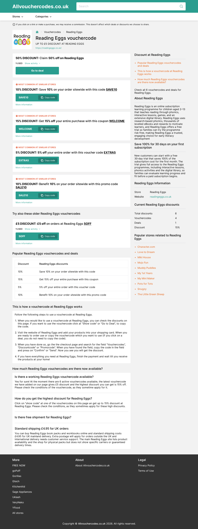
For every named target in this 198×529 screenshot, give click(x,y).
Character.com (146, 246)
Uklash (16, 497)
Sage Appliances (22, 491)
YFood (16, 507)
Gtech (15, 481)
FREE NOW (18, 465)
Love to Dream (146, 252)
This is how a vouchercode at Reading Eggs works (160, 72)
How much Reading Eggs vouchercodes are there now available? (161, 81)
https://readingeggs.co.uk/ (49, 48)
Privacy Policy (146, 465)
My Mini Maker (146, 278)
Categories (42, 16)
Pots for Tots (145, 283)
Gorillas (16, 476)
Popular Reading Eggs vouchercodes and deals (159, 64)
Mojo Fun (143, 262)
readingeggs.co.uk (160, 196)
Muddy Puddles (147, 267)
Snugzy (142, 288)
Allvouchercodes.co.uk (40, 6)
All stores (17, 512)
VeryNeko (18, 502)
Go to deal (37, 70)
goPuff (16, 470)
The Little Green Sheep (151, 294)
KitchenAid (18, 486)
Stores (16, 16)
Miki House (144, 257)
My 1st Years (145, 273)
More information (24, 104)
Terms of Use (146, 470)
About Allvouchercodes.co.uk (92, 465)
